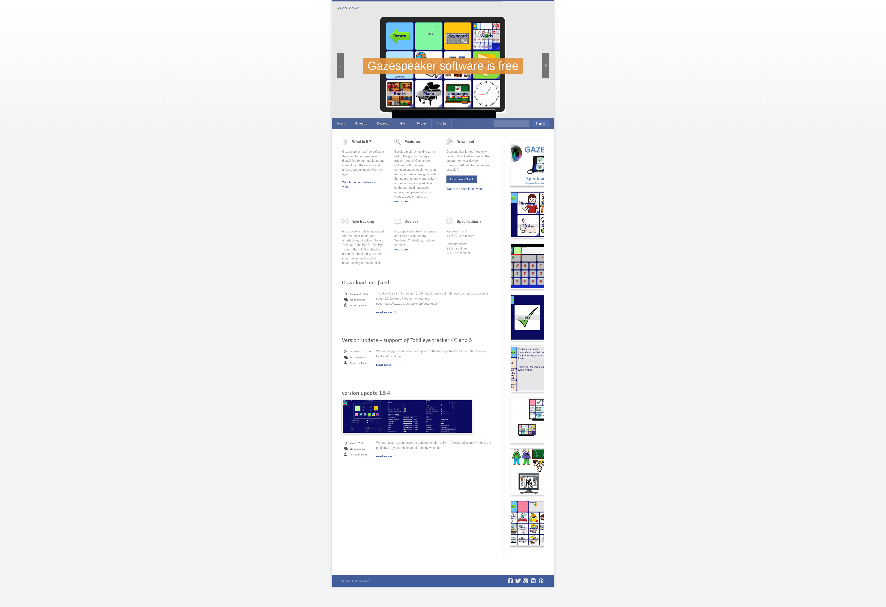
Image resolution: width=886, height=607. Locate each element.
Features (361, 123)
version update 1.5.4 (366, 393)
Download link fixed (365, 283)
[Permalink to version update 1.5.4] (407, 416)
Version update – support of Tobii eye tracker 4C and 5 (407, 340)
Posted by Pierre (358, 305)
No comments (357, 299)
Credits (441, 123)
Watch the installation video (464, 188)
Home (341, 123)
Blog (403, 123)
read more (401, 201)
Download (383, 123)
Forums (421, 123)
